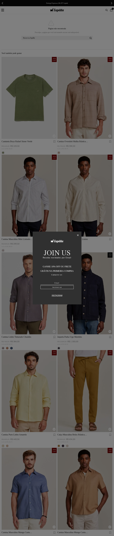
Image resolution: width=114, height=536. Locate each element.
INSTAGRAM (57, 296)
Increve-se (57, 287)
